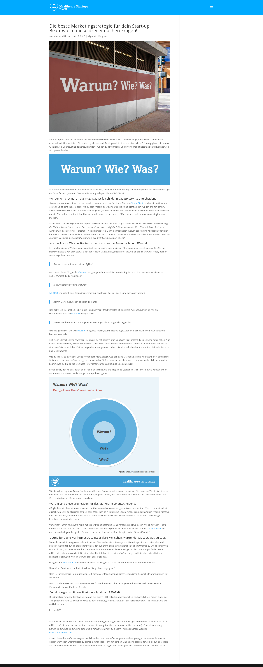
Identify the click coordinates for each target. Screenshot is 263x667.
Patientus (82, 330)
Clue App (82, 272)
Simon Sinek (137, 203)
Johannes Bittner (62, 36)
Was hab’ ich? (69, 562)
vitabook (75, 313)
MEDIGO (53, 292)
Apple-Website (154, 528)
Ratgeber (102, 36)
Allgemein (92, 36)
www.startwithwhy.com (60, 632)
